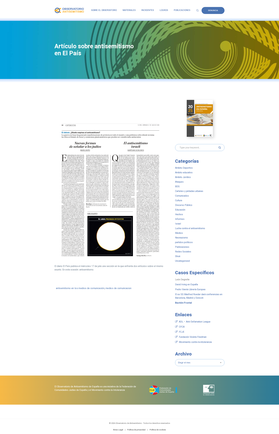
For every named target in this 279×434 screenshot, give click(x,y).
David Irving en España (186, 284)
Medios (179, 233)
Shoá (177, 256)
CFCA (182, 327)
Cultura (178, 200)
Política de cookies (158, 429)
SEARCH (219, 147)
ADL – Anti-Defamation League (194, 322)
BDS (177, 186)
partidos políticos (184, 242)
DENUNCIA (213, 10)
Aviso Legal (118, 429)
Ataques (179, 181)
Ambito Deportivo (184, 168)
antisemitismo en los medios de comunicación (80, 288)
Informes (179, 219)
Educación (180, 209)
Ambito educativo (184, 172)
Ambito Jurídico (183, 177)
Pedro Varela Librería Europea (190, 289)
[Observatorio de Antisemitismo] (69, 10)
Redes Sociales (183, 251)
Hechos (179, 214)
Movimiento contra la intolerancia (195, 342)
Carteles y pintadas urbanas (189, 191)
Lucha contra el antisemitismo (190, 228)
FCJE (181, 332)
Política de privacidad (136, 429)
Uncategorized (182, 261)
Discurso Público (183, 205)
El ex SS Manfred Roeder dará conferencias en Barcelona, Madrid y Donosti (198, 296)
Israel (178, 223)
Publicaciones (182, 247)
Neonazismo (181, 237)
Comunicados (182, 195)
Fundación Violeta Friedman (192, 337)
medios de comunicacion (118, 288)
